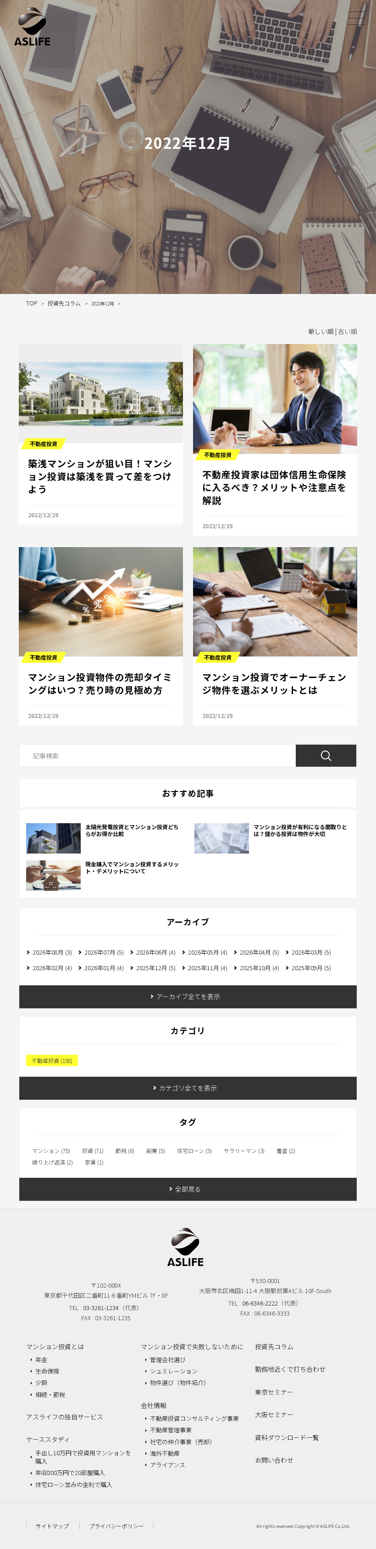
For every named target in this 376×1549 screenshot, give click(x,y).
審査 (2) (285, 1151)
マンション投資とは (55, 1346)
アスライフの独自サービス (64, 1416)
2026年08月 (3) (52, 952)
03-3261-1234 (101, 1307)
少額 (41, 1382)
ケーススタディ (48, 1439)
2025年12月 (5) (156, 967)
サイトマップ (52, 1526)
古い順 (347, 331)
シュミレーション (174, 1371)
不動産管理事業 (171, 1429)
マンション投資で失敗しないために (192, 1346)
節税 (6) (125, 1151)
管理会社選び (168, 1359)
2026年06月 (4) (156, 952)
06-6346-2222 (260, 1303)
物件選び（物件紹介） (180, 1382)
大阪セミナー (274, 1414)
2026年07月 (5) (104, 952)
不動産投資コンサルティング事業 (194, 1418)
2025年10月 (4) (259, 967)
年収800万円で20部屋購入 (70, 1472)
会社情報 (153, 1405)
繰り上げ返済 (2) (52, 1162)
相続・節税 (50, 1394)
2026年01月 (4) (104, 967)
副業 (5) (155, 1151)
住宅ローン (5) (194, 1151)
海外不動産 (165, 1453)
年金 (41, 1359)
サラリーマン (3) (244, 1151)
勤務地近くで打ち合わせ (290, 1369)
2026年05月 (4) (207, 952)
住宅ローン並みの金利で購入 (73, 1484)
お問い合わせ (274, 1459)
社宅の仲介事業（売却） (183, 1441)
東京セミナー (274, 1391)
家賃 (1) (94, 1162)
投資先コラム (274, 1346)
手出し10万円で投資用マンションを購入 (83, 1456)
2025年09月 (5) (311, 967)
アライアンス (167, 1464)
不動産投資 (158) (52, 1060)
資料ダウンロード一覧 (287, 1437)
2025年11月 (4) (207, 967)
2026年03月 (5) (311, 952)
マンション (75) (51, 1151)
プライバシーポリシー (116, 1526)
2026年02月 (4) (52, 967)
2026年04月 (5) (259, 952)
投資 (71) (93, 1151)
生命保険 (47, 1371)
